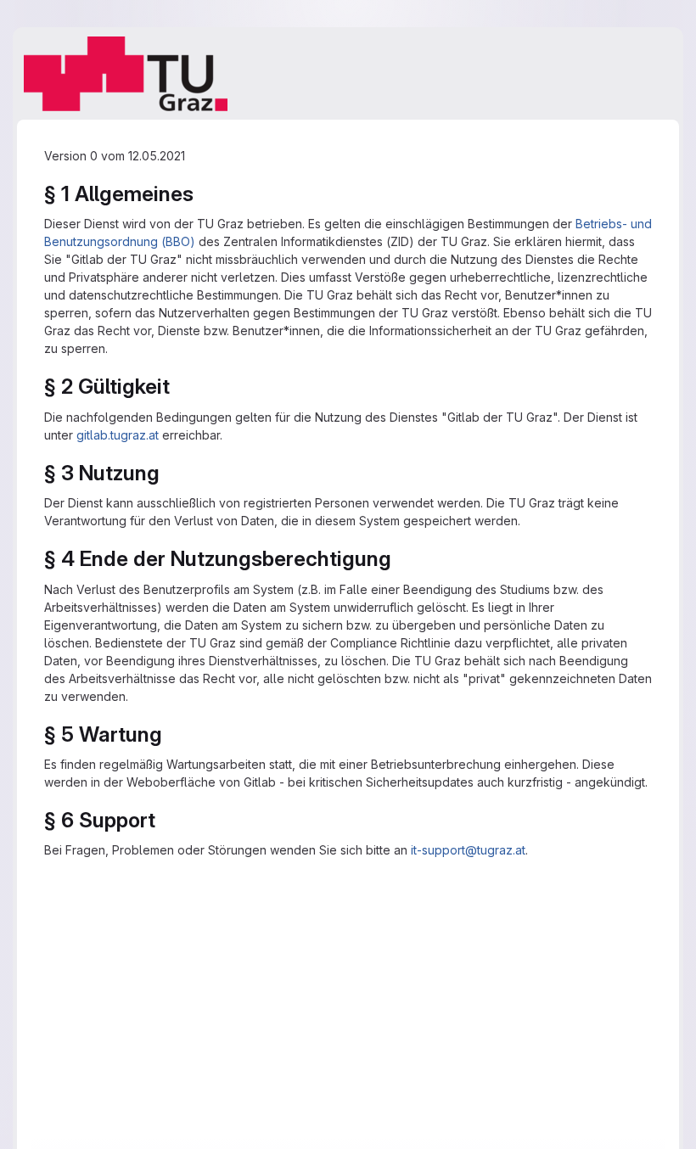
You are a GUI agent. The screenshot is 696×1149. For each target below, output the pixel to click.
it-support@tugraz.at (468, 850)
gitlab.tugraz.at (117, 435)
